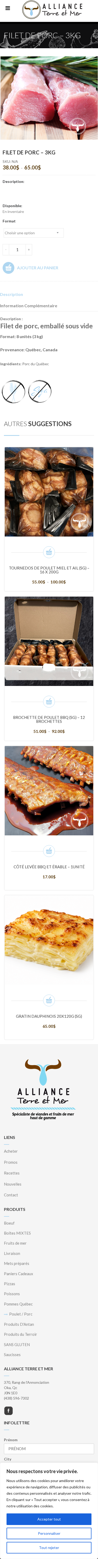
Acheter (11, 1151)
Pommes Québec (18, 1304)
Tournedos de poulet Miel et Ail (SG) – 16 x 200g (49, 570)
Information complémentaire (28, 305)
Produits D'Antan (19, 1324)
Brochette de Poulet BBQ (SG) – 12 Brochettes (49, 719)
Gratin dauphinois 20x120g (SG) (49, 1016)
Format (9, 221)
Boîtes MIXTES (17, 1233)
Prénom (11, 1440)
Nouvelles (12, 1184)
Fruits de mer (15, 1243)
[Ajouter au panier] (49, 851)
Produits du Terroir (20, 1334)
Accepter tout (49, 1519)
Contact (11, 1194)
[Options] (49, 552)
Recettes (12, 1173)
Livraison (12, 1253)
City (7, 1459)
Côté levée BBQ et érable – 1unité (49, 866)
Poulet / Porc (20, 1314)
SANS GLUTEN (17, 1344)
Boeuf (9, 1223)
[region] (49, 1511)
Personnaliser (49, 1533)
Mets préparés (16, 1263)
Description (11, 294)
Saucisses (12, 1354)
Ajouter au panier (37, 267)
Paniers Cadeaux (18, 1273)
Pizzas (9, 1283)
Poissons (12, 1293)
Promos (11, 1162)
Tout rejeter (49, 1547)
